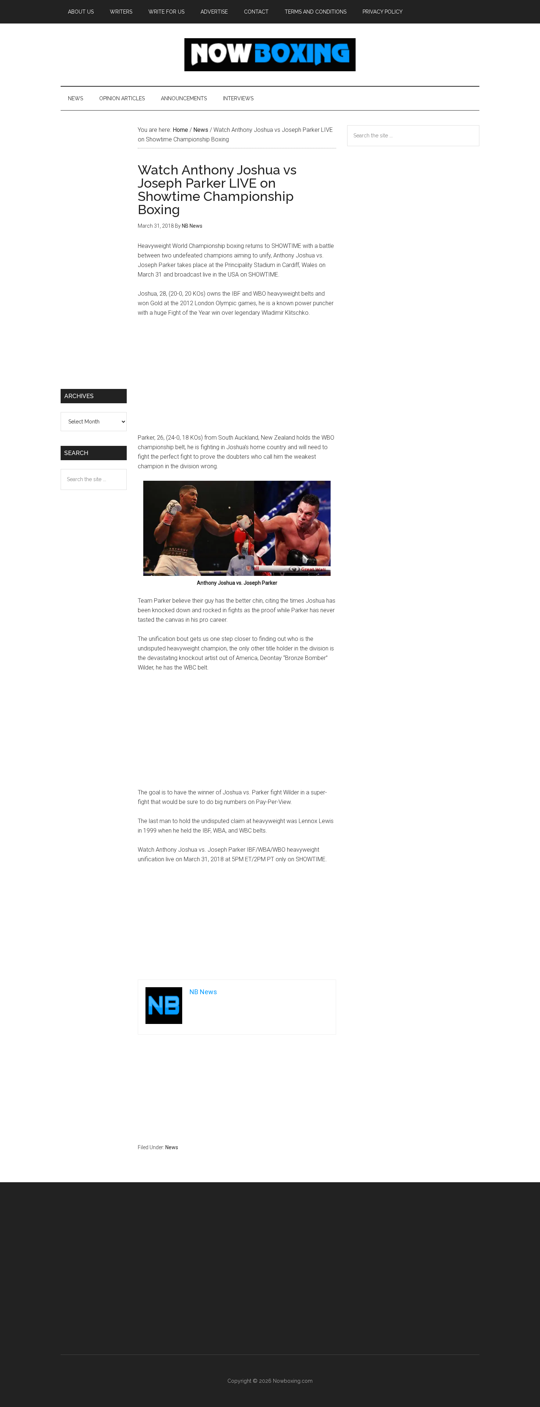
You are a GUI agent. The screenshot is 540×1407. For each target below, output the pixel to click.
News (171, 1147)
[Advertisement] (237, 378)
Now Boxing (270, 54)
